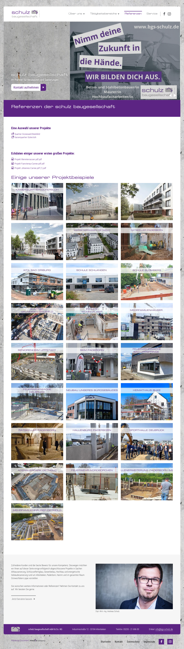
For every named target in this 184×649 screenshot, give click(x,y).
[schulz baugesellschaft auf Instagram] (169, 14)
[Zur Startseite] (25, 14)
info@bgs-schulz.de (164, 629)
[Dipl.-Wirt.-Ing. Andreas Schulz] (134, 586)
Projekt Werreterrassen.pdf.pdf (28, 159)
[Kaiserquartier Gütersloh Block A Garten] (147, 201)
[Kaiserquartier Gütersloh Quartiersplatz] (37, 241)
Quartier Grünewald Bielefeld (27, 134)
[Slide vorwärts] (175, 95)
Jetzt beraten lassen (22, 599)
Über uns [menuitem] (75, 14)
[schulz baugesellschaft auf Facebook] (164, 14)
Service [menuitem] (152, 14)
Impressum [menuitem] (149, 641)
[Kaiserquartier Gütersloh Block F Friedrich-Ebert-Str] (92, 201)
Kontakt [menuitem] (119, 641)
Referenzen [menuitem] (133, 14)
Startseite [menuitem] (106, 641)
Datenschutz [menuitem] (133, 641)
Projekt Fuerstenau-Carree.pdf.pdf (29, 163)
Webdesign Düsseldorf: (20, 640)
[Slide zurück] (170, 95)
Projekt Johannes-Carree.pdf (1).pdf (30, 168)
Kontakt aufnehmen (26, 87)
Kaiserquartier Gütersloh (25, 137)
